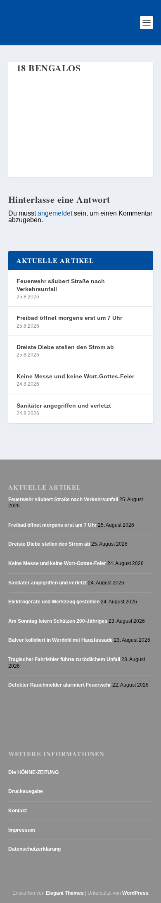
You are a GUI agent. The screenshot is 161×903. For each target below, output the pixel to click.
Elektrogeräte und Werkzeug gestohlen (53, 602)
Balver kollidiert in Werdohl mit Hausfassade (60, 640)
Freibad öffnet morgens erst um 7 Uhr (69, 317)
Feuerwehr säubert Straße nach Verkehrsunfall (61, 285)
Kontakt (17, 811)
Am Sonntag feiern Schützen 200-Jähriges (57, 621)
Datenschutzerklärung (34, 849)
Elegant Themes (65, 893)
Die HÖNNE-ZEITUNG (33, 772)
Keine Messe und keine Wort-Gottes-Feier (75, 376)
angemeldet (55, 213)
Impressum (21, 830)
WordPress (135, 893)
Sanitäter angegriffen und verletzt (64, 405)
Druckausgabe (25, 791)
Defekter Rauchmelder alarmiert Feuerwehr (59, 685)
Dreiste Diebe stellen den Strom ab (65, 347)
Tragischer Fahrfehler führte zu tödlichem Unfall (64, 659)
